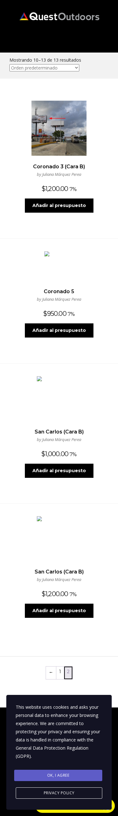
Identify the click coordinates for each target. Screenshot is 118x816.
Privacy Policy (59, 793)
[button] (29, 36)
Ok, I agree (58, 775)
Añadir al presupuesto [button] (59, 205)
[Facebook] (80, 37)
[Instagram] (97, 37)
